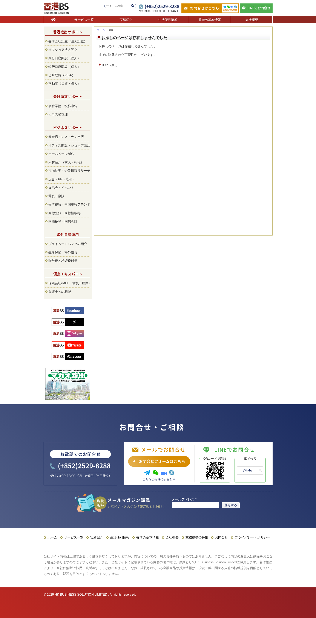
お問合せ (221, 537)
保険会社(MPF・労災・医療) (69, 283)
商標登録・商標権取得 (64, 213)
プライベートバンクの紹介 (67, 244)
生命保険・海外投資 (62, 252)
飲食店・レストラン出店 (66, 137)
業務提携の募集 (197, 537)
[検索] (132, 6)
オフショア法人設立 (62, 50)
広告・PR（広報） (61, 179)
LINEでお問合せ (259, 8)
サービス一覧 (84, 20)
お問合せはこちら (204, 8)
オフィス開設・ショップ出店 (69, 145)
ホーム (101, 30)
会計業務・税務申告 (62, 106)
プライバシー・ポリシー (252, 537)
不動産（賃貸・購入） (64, 83)
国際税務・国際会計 (62, 221)
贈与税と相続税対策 (62, 260)
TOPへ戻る (109, 65)
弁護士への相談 (59, 291)
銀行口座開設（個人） (64, 67)
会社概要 (251, 20)
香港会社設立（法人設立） (67, 41)
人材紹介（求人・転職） (66, 162)
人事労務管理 (58, 114)
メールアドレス (184, 499)
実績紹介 (126, 20)
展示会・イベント (61, 187)
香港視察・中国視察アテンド (69, 204)
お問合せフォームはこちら (162, 461)
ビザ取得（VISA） (61, 75)
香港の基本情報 (209, 20)
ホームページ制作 (61, 154)
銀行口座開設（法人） (64, 58)
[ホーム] (53, 19)
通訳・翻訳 (56, 196)
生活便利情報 (168, 20)
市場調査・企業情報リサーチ (69, 170)
